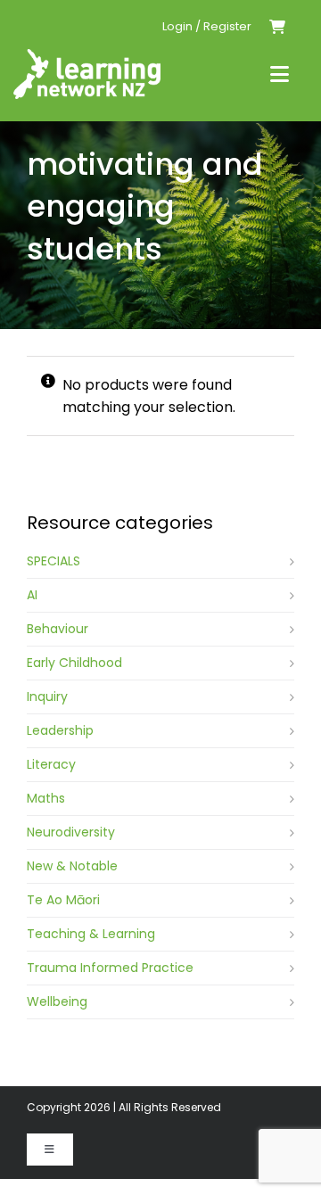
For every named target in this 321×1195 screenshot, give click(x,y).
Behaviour (57, 629)
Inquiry (47, 696)
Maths (46, 798)
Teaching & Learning (91, 934)
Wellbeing (57, 1001)
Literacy (51, 764)
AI (32, 595)
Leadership (60, 730)
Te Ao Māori (63, 900)
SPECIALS (53, 561)
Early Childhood (74, 663)
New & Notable (72, 866)
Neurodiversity (71, 832)
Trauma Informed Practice (110, 968)
